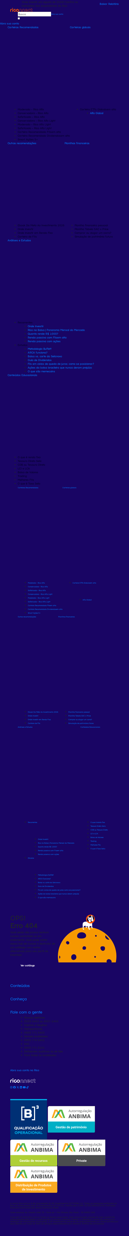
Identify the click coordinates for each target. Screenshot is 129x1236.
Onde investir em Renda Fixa (35, 232)
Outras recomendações (22, 143)
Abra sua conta (57, 14)
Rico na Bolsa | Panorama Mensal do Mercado (56, 330)
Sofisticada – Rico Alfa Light (35, 128)
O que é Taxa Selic (29, 483)
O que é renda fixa (29, 457)
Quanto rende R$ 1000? (43, 333)
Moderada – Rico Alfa (31, 109)
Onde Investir (36, 326)
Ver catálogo (28, 965)
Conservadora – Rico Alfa (33, 113)
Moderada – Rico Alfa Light (34, 124)
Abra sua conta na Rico (24, 1070)
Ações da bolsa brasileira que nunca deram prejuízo (60, 367)
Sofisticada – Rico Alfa (31, 116)
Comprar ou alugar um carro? (93, 232)
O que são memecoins (41, 371)
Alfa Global (96, 113)
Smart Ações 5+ (28, 139)
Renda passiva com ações (44, 341)
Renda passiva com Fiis (47, 337)
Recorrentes (25, 322)
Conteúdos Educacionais (22, 375)
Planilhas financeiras (77, 143)
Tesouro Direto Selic (30, 461)
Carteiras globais (80, 27)
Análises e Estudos (19, 240)
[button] (64, 985)
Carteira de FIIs (27, 236)
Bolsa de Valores (28, 472)
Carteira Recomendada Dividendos (44, 135)
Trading (22, 476)
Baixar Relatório (109, 3)
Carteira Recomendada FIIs (39, 132)
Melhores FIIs (26, 479)
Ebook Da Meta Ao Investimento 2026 (41, 225)
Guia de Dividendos (40, 360)
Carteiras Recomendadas (23, 27)
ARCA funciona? (37, 352)
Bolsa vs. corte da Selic (45, 356)
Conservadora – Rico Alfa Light (36, 120)
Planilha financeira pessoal (91, 225)
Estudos (23, 345)
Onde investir (26, 229)
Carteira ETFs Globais (98, 109)
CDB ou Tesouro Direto (31, 464)
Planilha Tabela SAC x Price (91, 229)
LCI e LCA (24, 468)
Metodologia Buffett (39, 348)
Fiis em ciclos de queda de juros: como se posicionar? (61, 363)
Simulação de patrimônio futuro (94, 236)
